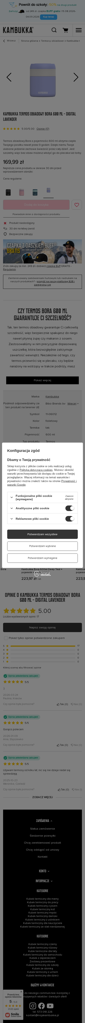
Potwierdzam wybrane (42, 546)
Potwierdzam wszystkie (42, 534)
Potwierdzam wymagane (42, 558)
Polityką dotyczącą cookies (36, 469)
